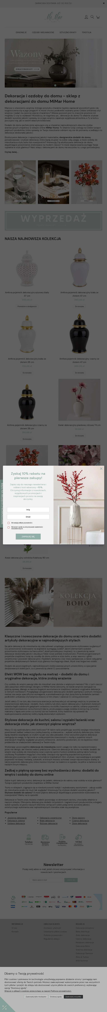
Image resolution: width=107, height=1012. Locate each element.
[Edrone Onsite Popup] (53, 506)
